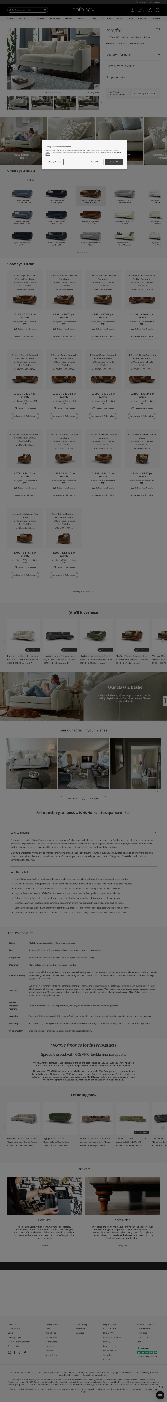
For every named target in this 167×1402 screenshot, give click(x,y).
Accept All (114, 162)
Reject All (94, 162)
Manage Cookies (55, 162)
